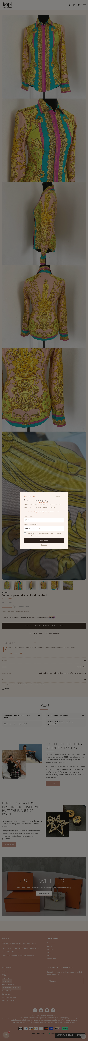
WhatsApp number (30, 524)
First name (28, 516)
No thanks (44, 545)
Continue (44, 540)
